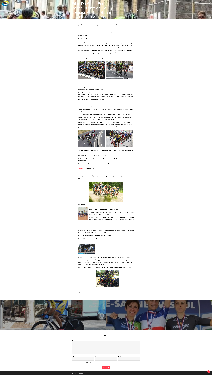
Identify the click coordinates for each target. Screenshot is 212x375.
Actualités (158, 3)
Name (73, 356)
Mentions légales (80, 373)
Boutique (192, 3)
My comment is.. (75, 340)
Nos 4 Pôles (171, 3)
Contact (196, 3)
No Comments (132, 10)
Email (96, 356)
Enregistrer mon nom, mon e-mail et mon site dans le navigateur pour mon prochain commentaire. (93, 362)
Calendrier (181, 3)
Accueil (162, 3)
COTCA (176, 3)
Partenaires (187, 3)
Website (120, 356)
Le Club (166, 3)
